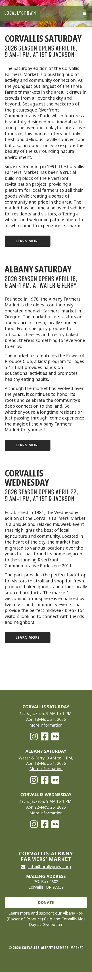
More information (46, 725)
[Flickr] (55, 736)
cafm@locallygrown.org (49, 867)
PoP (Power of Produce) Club (45, 916)
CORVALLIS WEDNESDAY (27, 477)
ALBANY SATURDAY (38, 269)
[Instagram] (34, 736)
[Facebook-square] (44, 736)
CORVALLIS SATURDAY (43, 38)
